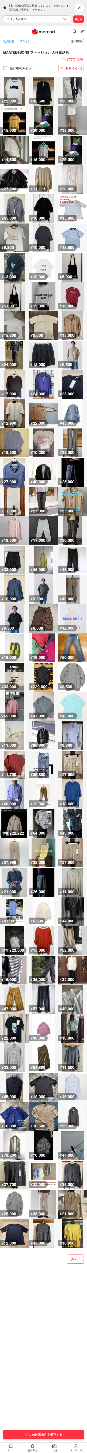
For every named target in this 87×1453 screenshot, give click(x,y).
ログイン (25, 41)
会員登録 (9, 41)
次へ (73, 1259)
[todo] (81, 31)
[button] (74, 31)
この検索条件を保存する (45, 1434)
